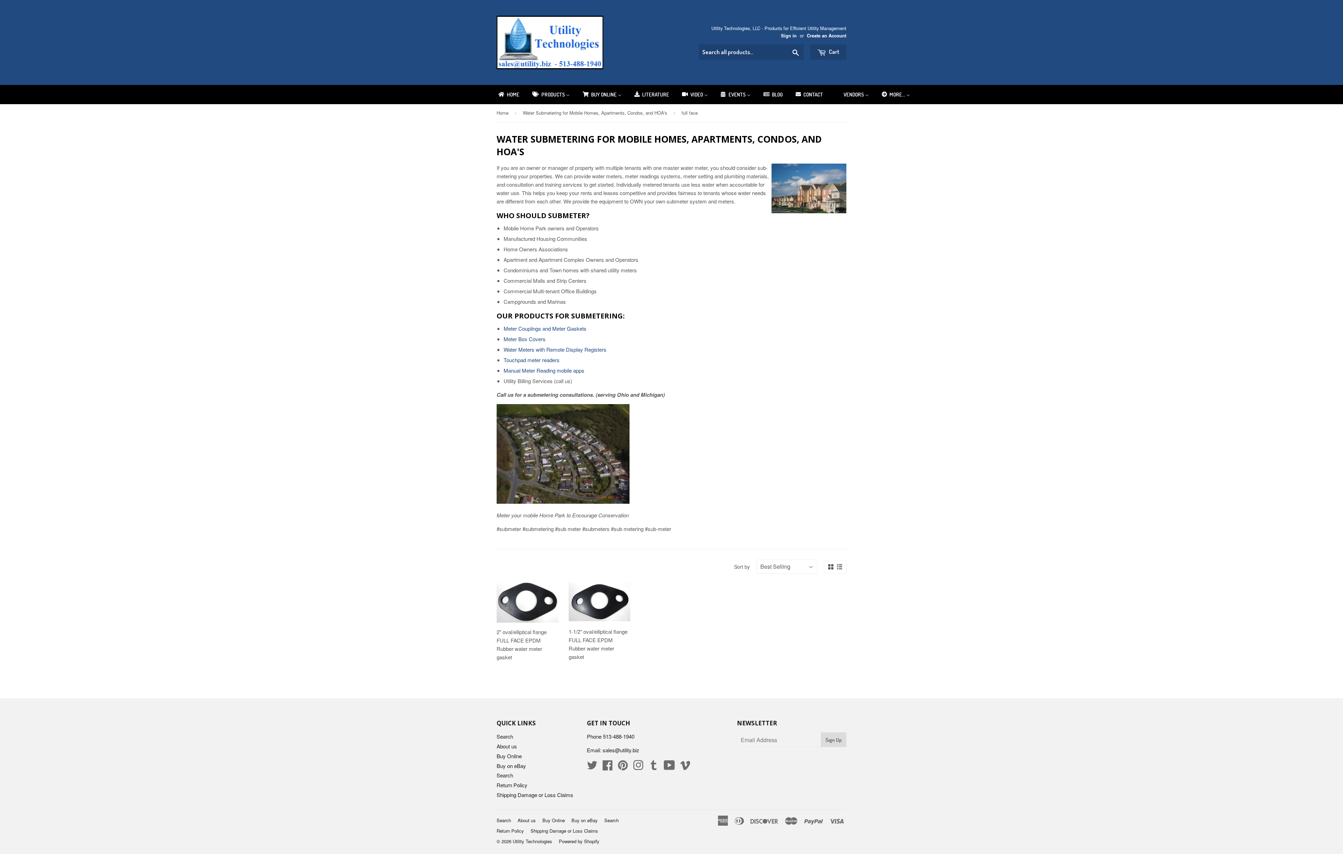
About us (507, 746)
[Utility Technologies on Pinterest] (623, 767)
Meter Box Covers (525, 339)
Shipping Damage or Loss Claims (535, 794)
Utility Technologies (532, 841)
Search (505, 736)
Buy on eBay (511, 765)
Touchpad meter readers (532, 360)
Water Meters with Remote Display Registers (555, 349)
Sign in (789, 36)
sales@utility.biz (621, 750)
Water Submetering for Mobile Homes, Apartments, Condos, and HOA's (595, 112)
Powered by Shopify (579, 841)
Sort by (742, 566)
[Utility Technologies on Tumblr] (653, 767)
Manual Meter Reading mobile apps (544, 370)
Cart (833, 51)
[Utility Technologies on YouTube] (669, 767)
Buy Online (509, 756)
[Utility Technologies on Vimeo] (685, 767)
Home (503, 112)
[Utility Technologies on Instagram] (638, 767)
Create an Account (826, 36)
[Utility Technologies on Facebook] (607, 767)
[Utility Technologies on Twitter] (592, 767)
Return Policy (512, 785)
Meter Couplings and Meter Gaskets (545, 328)
